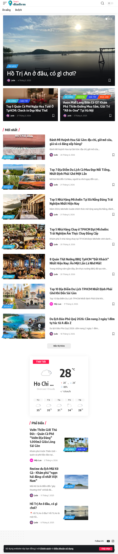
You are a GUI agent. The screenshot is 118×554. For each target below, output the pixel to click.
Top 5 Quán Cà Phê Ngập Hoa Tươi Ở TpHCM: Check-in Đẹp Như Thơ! (29, 108)
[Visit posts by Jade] (8, 80)
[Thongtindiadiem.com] (18, 3)
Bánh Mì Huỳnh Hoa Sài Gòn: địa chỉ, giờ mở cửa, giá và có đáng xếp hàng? (81, 142)
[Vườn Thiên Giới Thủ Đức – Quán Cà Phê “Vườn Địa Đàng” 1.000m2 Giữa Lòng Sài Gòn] (76, 445)
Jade (13, 80)
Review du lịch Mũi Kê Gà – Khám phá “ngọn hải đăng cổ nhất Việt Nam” (44, 474)
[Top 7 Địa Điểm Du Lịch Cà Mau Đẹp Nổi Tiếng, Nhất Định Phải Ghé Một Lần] (24, 177)
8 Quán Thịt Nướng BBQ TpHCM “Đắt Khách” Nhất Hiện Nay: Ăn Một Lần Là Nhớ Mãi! (79, 261)
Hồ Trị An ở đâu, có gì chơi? (41, 73)
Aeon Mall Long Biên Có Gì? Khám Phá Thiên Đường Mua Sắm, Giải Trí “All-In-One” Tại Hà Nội (86, 106)
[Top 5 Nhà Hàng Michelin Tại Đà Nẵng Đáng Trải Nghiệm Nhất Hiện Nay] (24, 206)
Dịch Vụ (81, 97)
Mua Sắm (104, 97)
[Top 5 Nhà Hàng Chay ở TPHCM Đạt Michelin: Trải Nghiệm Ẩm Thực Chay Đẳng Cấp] (24, 236)
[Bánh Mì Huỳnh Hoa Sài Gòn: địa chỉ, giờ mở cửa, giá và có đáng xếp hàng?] (24, 147)
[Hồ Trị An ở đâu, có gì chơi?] (76, 513)
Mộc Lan (57, 304)
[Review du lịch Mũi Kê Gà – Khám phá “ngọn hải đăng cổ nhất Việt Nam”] (76, 482)
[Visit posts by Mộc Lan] (51, 304)
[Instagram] (113, 541)
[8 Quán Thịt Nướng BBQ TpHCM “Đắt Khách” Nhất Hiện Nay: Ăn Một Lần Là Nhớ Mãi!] (24, 266)
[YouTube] (108, 541)
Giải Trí (24, 101)
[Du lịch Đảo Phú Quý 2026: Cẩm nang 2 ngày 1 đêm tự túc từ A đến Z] (24, 326)
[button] (105, 548)
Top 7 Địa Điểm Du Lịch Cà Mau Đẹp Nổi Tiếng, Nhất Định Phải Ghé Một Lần (80, 171)
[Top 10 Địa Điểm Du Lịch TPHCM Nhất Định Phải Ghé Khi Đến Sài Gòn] (24, 296)
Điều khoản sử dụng (63, 548)
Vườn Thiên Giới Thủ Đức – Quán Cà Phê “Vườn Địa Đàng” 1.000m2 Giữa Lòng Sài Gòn (43, 438)
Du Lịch (12, 66)
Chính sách (45, 548)
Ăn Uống (12, 101)
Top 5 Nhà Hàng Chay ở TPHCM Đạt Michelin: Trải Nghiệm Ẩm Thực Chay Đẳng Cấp (79, 231)
